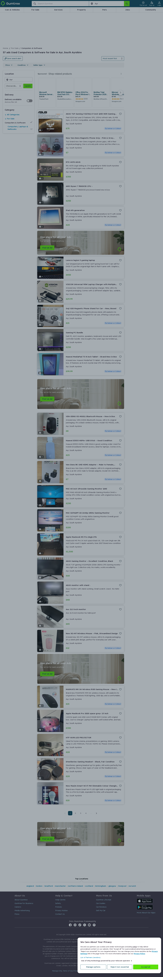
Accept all (145, 967)
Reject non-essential (120, 967)
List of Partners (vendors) (90, 957)
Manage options (93, 967)
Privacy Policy (139, 954)
